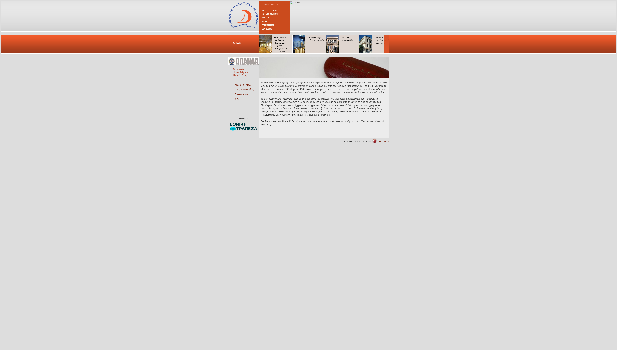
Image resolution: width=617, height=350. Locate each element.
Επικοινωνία (241, 94)
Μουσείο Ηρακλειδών (347, 39)
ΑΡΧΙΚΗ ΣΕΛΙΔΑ (269, 10)
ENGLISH (274, 5)
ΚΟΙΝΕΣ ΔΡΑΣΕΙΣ (270, 14)
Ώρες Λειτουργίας (244, 89)
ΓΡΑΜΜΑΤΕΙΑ (268, 25)
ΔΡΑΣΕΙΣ (239, 98)
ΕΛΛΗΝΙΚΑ (265, 5)
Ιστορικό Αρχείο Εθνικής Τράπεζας (317, 39)
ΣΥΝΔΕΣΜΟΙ (267, 29)
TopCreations (383, 141)
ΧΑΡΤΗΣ (265, 17)
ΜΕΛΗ (264, 21)
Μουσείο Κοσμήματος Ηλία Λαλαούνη (383, 40)
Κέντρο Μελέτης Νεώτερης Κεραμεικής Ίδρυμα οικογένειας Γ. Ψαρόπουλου (282, 44)
